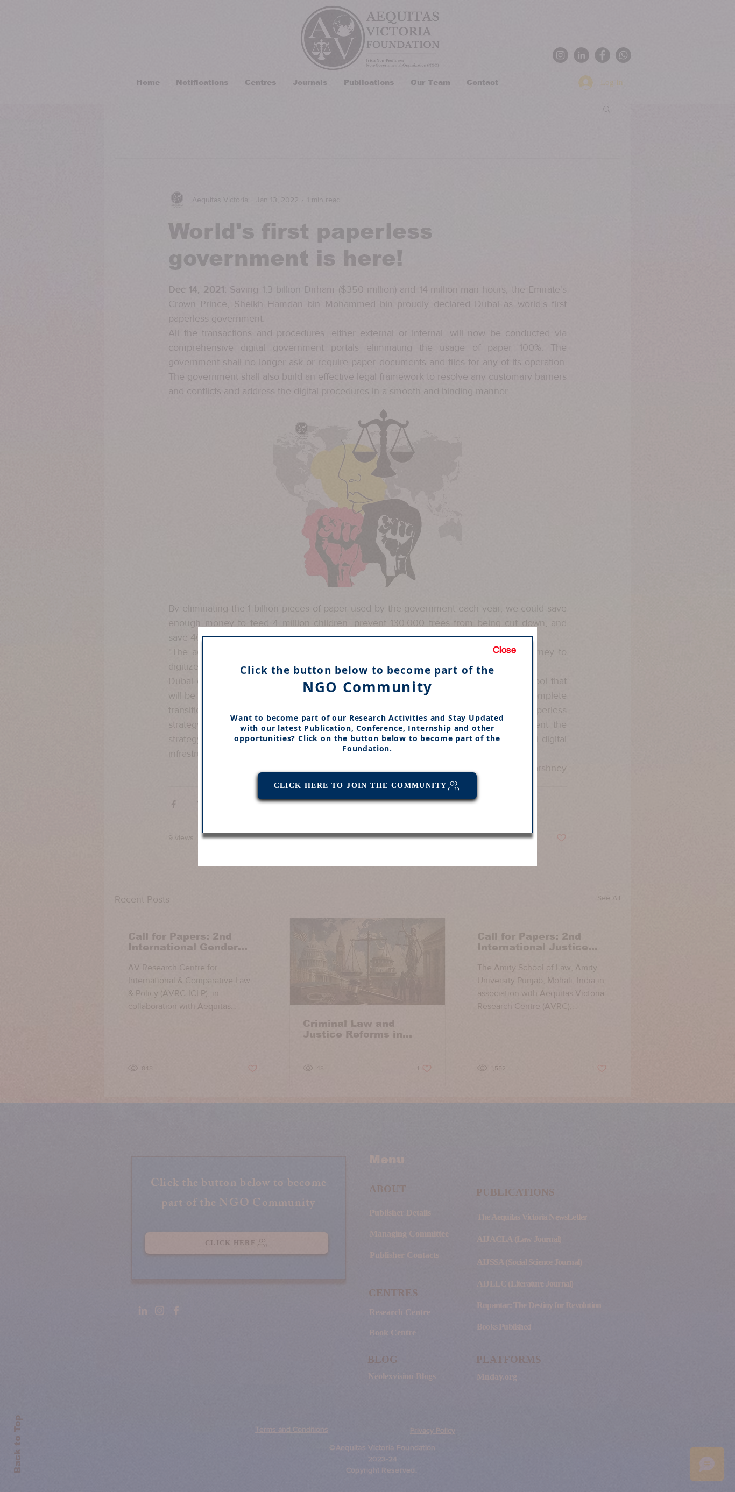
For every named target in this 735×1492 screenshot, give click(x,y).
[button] (504, 650)
